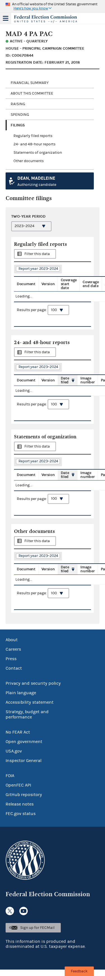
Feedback (79, 971)
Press (11, 658)
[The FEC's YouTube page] (23, 911)
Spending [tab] (20, 114)
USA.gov (14, 751)
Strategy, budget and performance (27, 714)
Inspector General (23, 760)
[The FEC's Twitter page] (10, 911)
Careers (13, 649)
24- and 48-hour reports (34, 144)
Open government (24, 741)
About (12, 639)
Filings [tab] (18, 125)
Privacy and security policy (33, 683)
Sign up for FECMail (37, 927)
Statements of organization (37, 152)
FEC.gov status (21, 813)
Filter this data (37, 254)
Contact (14, 668)
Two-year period (28, 216)
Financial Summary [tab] (30, 83)
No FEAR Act (18, 732)
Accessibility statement (29, 702)
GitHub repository (24, 794)
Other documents (28, 161)
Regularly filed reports (32, 136)
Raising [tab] (18, 104)
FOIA (10, 775)
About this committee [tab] (32, 93)
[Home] (45, 19)
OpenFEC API (18, 785)
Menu (5, 18)
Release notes (20, 804)
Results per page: (32, 310)
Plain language (21, 692)
